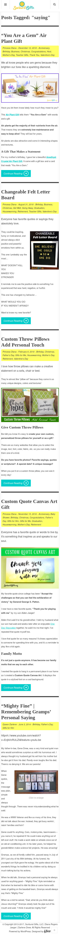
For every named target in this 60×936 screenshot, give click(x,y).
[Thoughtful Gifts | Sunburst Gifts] (24, 9)
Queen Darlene (10, 724)
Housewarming (9, 211)
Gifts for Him (13, 520)
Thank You (34, 54)
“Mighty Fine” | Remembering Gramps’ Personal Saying (26, 711)
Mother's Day (9, 54)
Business (15, 51)
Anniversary (44, 47)
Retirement (23, 211)
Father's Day (8, 355)
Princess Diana (9, 47)
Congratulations (38, 51)
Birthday (6, 51)
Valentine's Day (47, 54)
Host (49, 51)
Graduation (39, 207)
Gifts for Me (20, 355)
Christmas (25, 51)
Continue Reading (12, 173)
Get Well (17, 207)
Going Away (27, 207)
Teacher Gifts (22, 54)
